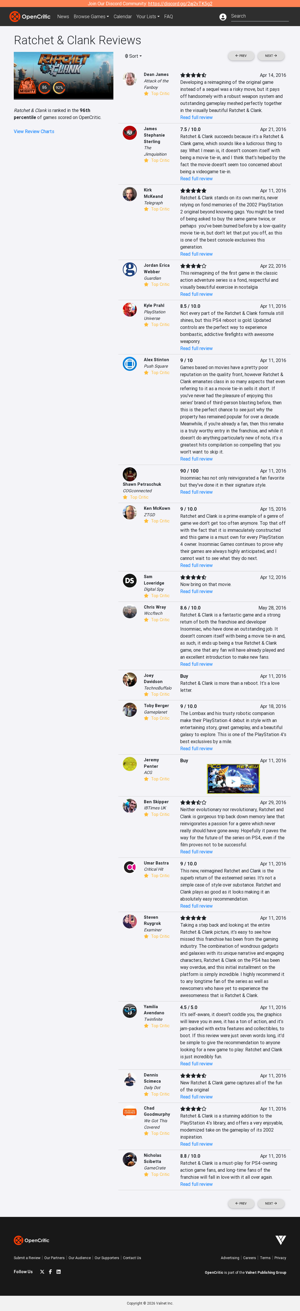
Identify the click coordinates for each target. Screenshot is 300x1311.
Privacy (280, 1258)
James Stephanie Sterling (154, 135)
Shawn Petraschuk (142, 484)
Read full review (196, 117)
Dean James (156, 74)
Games (89, 16)
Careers (249, 1258)
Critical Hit (153, 869)
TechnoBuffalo (157, 688)
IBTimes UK (155, 808)
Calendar (123, 16)
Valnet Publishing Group (266, 1272)
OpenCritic (214, 1272)
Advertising (230, 1258)
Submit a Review (27, 1258)
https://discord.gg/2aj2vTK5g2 (180, 3)
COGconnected (137, 490)
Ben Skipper (156, 801)
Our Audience (80, 1258)
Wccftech (153, 613)
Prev (242, 56)
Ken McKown (157, 508)
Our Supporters (107, 1258)
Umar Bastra (156, 863)
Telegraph (153, 203)
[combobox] (260, 15)
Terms (265, 1258)
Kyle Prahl (154, 305)
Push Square (156, 366)
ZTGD (149, 514)
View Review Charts (34, 131)
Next (269, 56)
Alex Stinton (156, 359)
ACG (148, 772)
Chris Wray (155, 607)
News (63, 16)
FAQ (168, 16)
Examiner (152, 930)
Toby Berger (156, 705)
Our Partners (54, 1258)
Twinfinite (153, 1019)
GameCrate (155, 1168)
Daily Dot (152, 1087)
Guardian (152, 278)
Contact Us (132, 1258)
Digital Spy (153, 589)
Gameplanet (155, 712)
